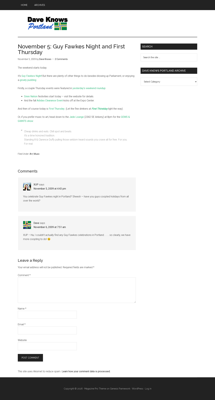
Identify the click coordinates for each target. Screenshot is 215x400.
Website (22, 340)
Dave (36, 223)
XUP (36, 184)
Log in (148, 388)
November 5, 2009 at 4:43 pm (50, 188)
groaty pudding (28, 80)
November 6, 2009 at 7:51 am (50, 227)
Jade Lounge (76, 116)
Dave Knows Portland (48, 23)
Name (22, 308)
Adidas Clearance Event (50, 100)
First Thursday (57, 108)
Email (21, 324)
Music (37, 154)
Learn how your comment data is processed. (86, 371)
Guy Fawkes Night (31, 75)
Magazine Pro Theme (95, 388)
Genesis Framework (120, 388)
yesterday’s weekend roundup (89, 88)
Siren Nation (30, 96)
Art (31, 154)
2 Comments (61, 59)
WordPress (137, 388)
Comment (24, 275)
